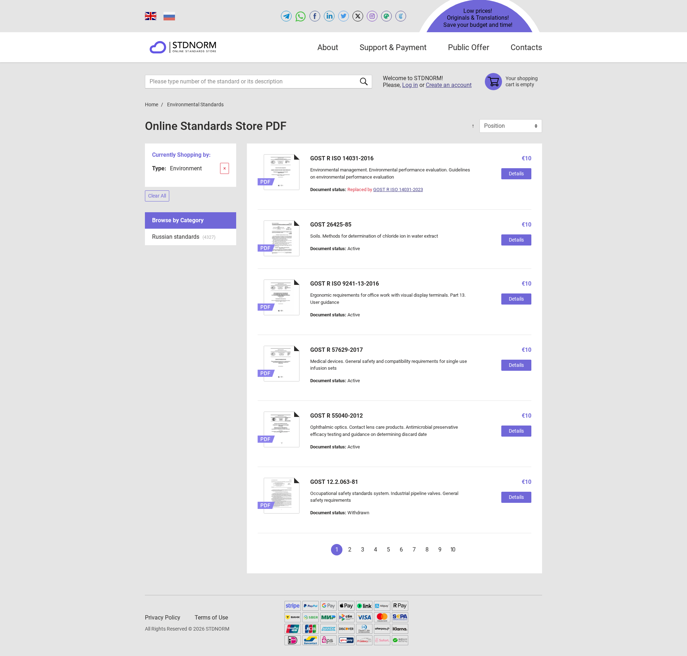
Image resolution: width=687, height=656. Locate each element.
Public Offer (468, 47)
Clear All (157, 196)
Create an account (449, 85)
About (327, 47)
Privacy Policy (162, 617)
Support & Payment (393, 47)
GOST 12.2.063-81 (334, 481)
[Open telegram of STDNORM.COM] (286, 16)
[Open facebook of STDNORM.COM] (315, 16)
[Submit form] (364, 81)
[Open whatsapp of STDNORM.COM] (300, 16)
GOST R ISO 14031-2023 (398, 189)
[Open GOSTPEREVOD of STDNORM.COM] (386, 16)
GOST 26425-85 (330, 224)
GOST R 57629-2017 (336, 349)
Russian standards (183, 236)
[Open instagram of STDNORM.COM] (372, 16)
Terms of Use (211, 617)
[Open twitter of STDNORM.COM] (343, 16)
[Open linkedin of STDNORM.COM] (329, 16)
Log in (410, 85)
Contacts (526, 47)
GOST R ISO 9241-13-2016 (344, 283)
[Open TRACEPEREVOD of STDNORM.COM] (400, 16)
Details (516, 173)
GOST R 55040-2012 (336, 415)
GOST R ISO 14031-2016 (342, 158)
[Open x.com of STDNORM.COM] (357, 16)
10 (452, 549)
